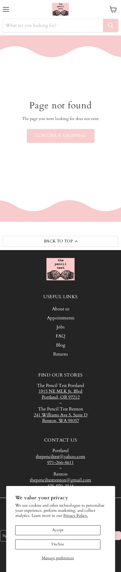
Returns (60, 354)
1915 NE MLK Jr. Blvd (60, 391)
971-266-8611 (60, 462)
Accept (57, 530)
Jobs (60, 327)
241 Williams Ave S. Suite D (61, 415)
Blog (60, 345)
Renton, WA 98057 (60, 421)
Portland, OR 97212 (61, 397)
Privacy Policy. (75, 515)
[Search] (110, 25)
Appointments (60, 318)
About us (60, 309)
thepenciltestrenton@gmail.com (60, 480)
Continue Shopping (60, 136)
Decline (57, 544)
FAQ (60, 336)
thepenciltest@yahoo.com (60, 456)
